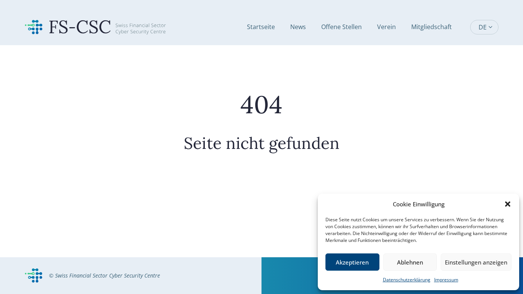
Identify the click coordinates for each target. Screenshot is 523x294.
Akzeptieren (352, 262)
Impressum (446, 279)
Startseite (261, 27)
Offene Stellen (341, 27)
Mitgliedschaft (431, 27)
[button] (508, 204)
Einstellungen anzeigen (476, 262)
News (298, 27)
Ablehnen (410, 262)
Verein (386, 27)
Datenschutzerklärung (406, 279)
